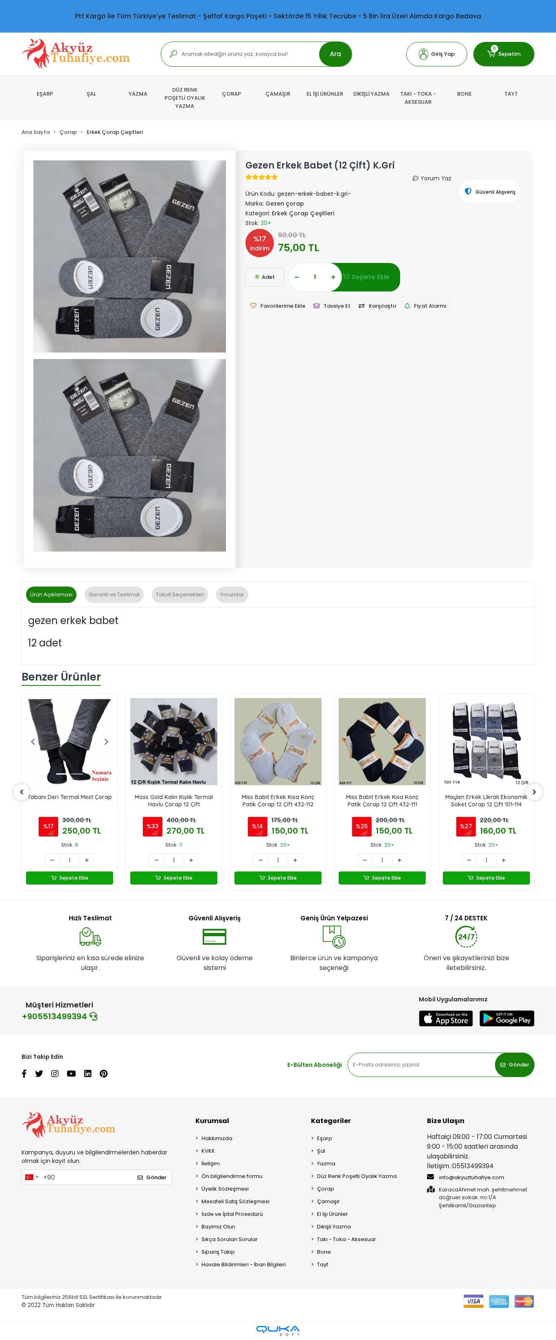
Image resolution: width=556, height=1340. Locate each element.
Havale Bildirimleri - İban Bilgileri (243, 1264)
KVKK (208, 1151)
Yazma (326, 1163)
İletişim (210, 1163)
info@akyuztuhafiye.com (471, 1177)
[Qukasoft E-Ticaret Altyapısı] (278, 1331)
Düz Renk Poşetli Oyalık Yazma (357, 1176)
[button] (436, 54)
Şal (321, 1151)
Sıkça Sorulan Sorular (229, 1239)
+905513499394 (55, 1016)
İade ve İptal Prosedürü (232, 1214)
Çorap (325, 1189)
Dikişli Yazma (334, 1227)
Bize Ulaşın (445, 1120)
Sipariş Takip (218, 1252)
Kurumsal (212, 1120)
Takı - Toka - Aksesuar (346, 1239)
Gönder (519, 1064)
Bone (324, 1252)
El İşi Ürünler (332, 1214)
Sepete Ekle (371, 277)
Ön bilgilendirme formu (232, 1176)
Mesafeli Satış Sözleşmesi (235, 1201)
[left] (21, 792)
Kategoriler (331, 1120)
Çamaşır (328, 1201)
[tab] (51, 595)
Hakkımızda (216, 1138)
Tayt (322, 1264)
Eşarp (324, 1138)
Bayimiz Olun (218, 1227)
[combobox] (31, 1177)
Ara (335, 54)
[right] (534, 792)
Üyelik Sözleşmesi (225, 1189)
